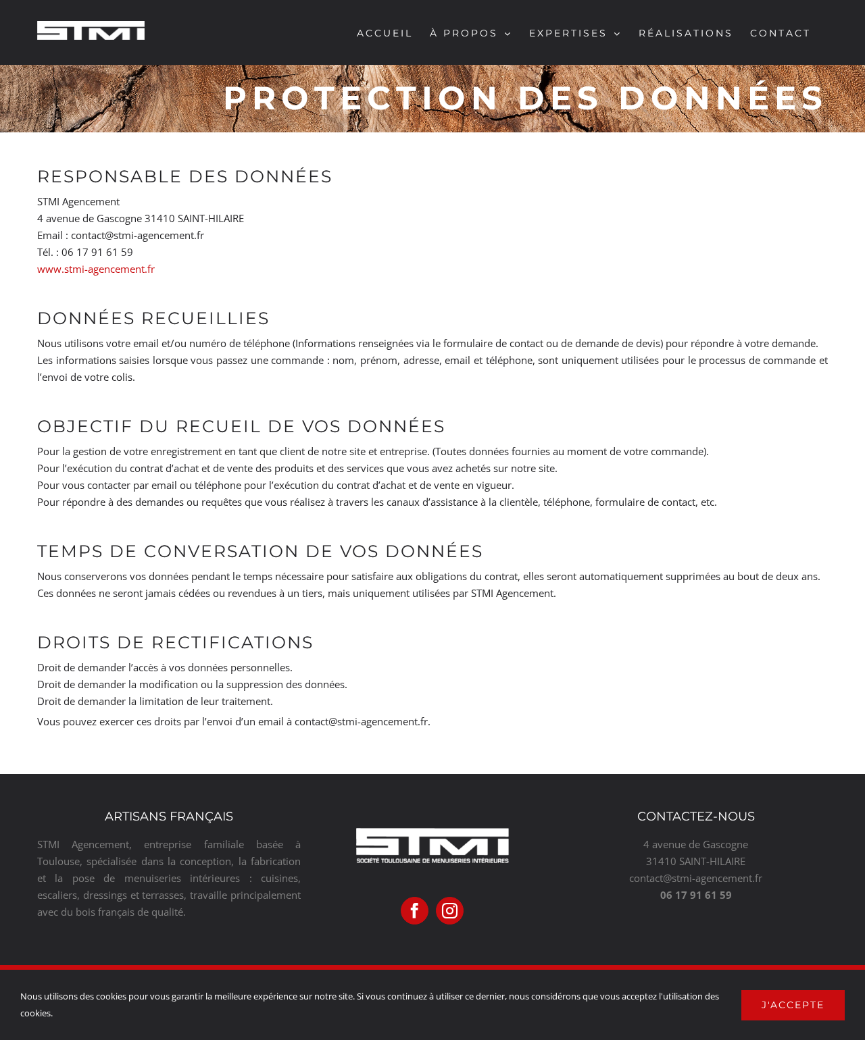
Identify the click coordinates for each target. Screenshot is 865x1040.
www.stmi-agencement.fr (96, 269)
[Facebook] (414, 911)
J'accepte (793, 1005)
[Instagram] (450, 911)
